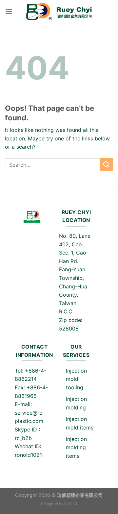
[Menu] (9, 11)
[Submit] (106, 164)
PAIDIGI (70, 504)
